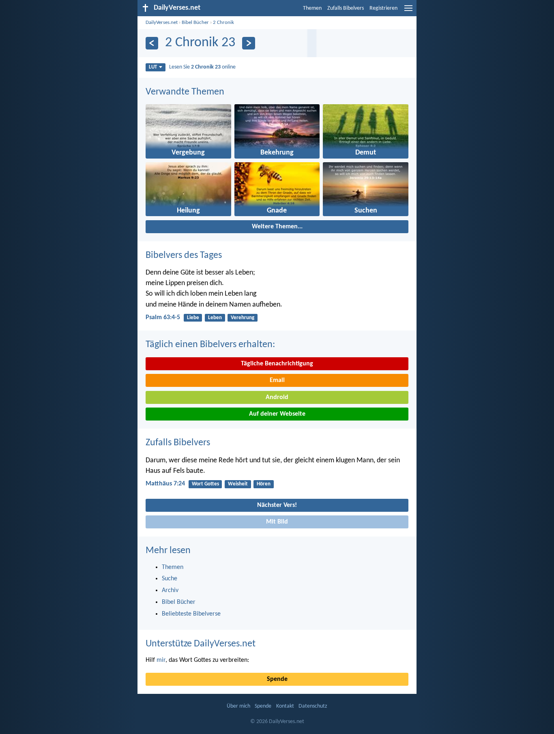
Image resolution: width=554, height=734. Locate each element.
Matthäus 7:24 (165, 484)
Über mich (238, 706)
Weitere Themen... (277, 226)
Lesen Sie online (202, 67)
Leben (215, 317)
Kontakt (285, 706)
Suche (169, 578)
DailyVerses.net (162, 22)
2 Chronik (223, 22)
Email (277, 380)
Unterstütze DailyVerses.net (201, 644)
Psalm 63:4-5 (163, 317)
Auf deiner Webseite (277, 414)
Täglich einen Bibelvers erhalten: (210, 345)
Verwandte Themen (185, 92)
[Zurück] (152, 43)
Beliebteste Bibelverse (191, 614)
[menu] (408, 11)
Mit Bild (277, 522)
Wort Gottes (205, 484)
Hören (264, 484)
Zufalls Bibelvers (345, 8)
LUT (153, 67)
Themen (312, 8)
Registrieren (383, 8)
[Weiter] (248, 43)
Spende (277, 679)
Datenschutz (312, 706)
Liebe (193, 317)
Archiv (170, 590)
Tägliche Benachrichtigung (277, 364)
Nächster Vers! (277, 505)
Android (277, 397)
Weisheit (238, 484)
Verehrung (242, 317)
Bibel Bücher (195, 22)
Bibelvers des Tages (184, 255)
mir (161, 660)
